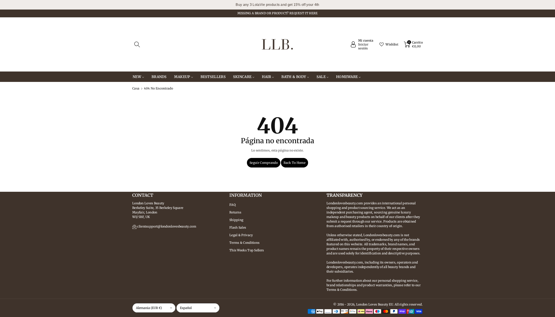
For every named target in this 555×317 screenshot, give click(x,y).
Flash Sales (237, 227)
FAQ (232, 205)
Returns (235, 212)
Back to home (294, 163)
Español (186, 308)
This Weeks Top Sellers (246, 250)
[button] (137, 44)
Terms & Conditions (244, 243)
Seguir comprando (264, 163)
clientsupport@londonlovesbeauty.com (166, 226)
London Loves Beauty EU (374, 304)
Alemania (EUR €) (149, 308)
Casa (135, 88)
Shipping (236, 220)
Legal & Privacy (241, 235)
